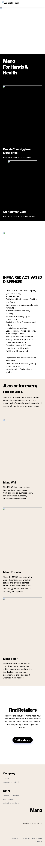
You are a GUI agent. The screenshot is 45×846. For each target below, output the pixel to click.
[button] (10, 3)
